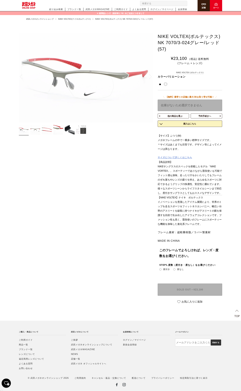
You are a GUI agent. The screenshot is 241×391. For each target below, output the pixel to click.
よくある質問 (139, 9)
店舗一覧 (75, 359)
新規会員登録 (130, 344)
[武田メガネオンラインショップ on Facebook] (117, 385)
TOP (237, 316)
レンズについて (27, 354)
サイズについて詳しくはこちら (175, 157)
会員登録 (182, 9)
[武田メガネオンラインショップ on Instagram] (124, 385)
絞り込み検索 (56, 9)
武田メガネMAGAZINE (98, 9)
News (74, 354)
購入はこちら (189, 123)
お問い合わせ (26, 368)
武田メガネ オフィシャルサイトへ (88, 363)
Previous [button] (23, 76)
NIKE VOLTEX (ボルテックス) (190, 72)
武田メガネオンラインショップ (40, 19)
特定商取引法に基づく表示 (194, 378)
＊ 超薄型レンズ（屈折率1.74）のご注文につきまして (120, 13)
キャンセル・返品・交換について (109, 378)
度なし (180, 269)
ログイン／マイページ (162, 9)
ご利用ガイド (121, 9)
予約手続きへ (204, 116)
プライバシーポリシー (162, 378)
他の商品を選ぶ (175, 116)
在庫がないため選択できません (181, 105)
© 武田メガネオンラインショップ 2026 (48, 378)
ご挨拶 (74, 340)
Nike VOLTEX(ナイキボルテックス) (74, 19)
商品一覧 (23, 344)
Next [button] (148, 76)
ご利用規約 (80, 378)
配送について (139, 378)
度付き (166, 269)
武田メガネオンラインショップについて (91, 344)
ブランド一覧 (74, 9)
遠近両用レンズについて (31, 359)
